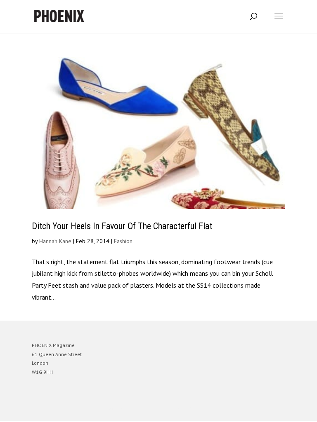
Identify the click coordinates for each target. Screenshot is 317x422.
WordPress (198, 408)
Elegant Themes (147, 408)
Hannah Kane (55, 241)
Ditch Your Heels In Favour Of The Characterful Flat (122, 226)
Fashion (123, 241)
